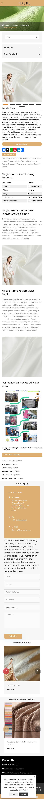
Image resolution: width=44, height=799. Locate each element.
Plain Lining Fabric (10, 27)
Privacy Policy (22, 790)
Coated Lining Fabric (11, 475)
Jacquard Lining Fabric (12, 461)
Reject (13, 794)
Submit (13, 636)
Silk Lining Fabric (13, 685)
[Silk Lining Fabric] (22, 663)
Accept (23, 794)
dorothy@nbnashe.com (21, 530)
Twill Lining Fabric (10, 464)
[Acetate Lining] (22, 82)
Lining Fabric (25, 25)
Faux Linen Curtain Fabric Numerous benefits (21, 743)
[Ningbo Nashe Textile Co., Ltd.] (22, 2)
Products (15, 25)
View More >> (11, 689)
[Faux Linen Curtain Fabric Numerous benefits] (22, 720)
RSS (37, 790)
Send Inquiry (23, 144)
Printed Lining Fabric (11, 471)
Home (7, 25)
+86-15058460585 (19, 520)
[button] (6, 671)
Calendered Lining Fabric (13, 478)
